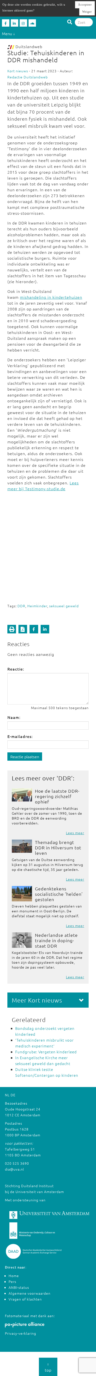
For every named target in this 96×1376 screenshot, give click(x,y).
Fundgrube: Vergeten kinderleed (46, 1051)
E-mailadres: (20, 736)
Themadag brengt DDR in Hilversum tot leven (58, 847)
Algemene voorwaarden (29, 1293)
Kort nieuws (17, 70)
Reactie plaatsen (24, 756)
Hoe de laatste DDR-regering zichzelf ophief (57, 796)
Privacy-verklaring (20, 1333)
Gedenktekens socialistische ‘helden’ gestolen (59, 894)
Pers (12, 1281)
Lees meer (75, 832)
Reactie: (15, 669)
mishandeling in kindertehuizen (51, 297)
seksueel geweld (64, 605)
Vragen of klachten (25, 1299)
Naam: (13, 717)
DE (13, 1094)
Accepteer (85, 4)
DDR (21, 605)
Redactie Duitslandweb (27, 77)
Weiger (87, 11)
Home (14, 1275)
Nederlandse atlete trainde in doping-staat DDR (56, 940)
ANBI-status (19, 1287)
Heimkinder (37, 605)
